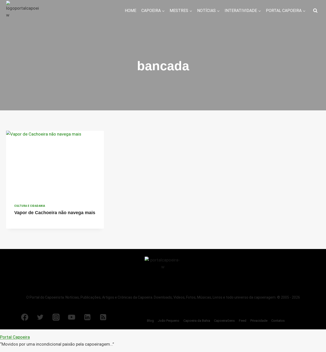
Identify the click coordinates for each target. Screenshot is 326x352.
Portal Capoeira (15, 337)
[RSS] (103, 317)
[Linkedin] (87, 317)
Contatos (278, 320)
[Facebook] (25, 317)
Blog (150, 320)
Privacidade (258, 320)
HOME (130, 10)
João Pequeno (168, 320)
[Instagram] (56, 317)
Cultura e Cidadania (29, 205)
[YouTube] (71, 317)
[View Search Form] (315, 10)
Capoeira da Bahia (196, 320)
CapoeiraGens (224, 320)
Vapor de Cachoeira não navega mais (54, 212)
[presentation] (55, 163)
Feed (242, 320)
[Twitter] (40, 317)
